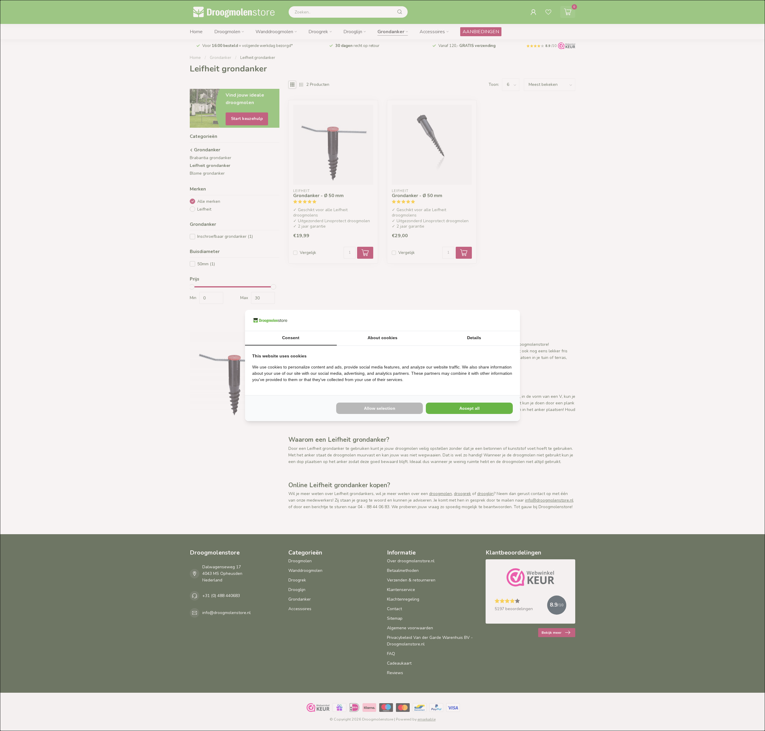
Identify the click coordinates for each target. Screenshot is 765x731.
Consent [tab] (290, 337)
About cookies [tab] (382, 337)
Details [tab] (474, 337)
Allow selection (379, 408)
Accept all (469, 408)
